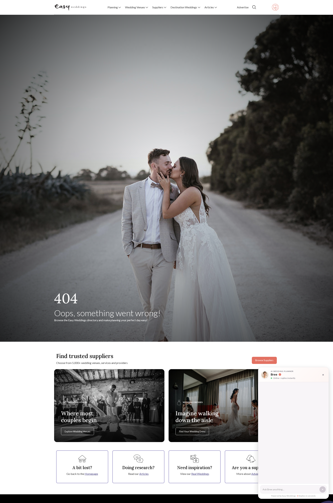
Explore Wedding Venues (77, 431)
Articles (144, 473)
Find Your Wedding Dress (192, 431)
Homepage (91, 473)
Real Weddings (200, 473)
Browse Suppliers (264, 360)
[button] (114, 7)
